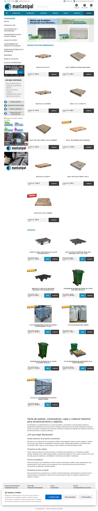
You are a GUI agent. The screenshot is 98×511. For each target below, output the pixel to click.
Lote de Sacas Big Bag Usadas (78, 325)
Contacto (76, 8)
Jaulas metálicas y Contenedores (11, 30)
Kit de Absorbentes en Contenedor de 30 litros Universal (78, 362)
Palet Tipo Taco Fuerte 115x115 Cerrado (43, 140)
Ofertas (55, 13)
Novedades (30, 13)
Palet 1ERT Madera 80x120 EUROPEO (78, 140)
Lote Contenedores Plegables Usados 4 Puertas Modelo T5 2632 (43, 325)
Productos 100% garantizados (15, 113)
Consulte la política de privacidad (12, 75)
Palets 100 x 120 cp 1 (43, 67)
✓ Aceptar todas (53, 497)
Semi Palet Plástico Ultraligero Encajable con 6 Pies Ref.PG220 (43, 289)
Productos (16, 13)
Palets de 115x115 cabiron (43, 213)
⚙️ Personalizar (86, 497)
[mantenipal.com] (19, 6)
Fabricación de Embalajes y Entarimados (14, 50)
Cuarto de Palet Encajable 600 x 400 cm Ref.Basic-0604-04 (43, 252)
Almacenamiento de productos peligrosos (12, 45)
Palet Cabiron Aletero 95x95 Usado (78, 67)
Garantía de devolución (16, 105)
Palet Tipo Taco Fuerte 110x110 (78, 176)
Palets (6, 21)
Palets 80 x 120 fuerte (43, 104)
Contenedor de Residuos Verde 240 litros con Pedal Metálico (78, 289)
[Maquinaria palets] (16, 142)
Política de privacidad (12, 486)
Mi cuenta (85, 8)
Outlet (66, 13)
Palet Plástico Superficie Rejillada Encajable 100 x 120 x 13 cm (78, 252)
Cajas (52, 486)
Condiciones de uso (11, 488)
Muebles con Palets (11, 59)
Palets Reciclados (13, 83)
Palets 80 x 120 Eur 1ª (43, 176)
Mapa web (31, 486)
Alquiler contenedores (12, 63)
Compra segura (15, 102)
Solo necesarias (70, 497)
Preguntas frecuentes (35, 488)
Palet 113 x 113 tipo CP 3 (78, 104)
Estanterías (54, 488)
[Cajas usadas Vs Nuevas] (60, 29)
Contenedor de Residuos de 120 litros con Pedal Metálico (43, 362)
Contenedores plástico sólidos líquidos (12, 35)
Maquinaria (8, 55)
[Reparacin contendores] (16, 161)
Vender (88, 13)
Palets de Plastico (13, 96)
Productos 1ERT (9, 25)
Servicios (43, 13)
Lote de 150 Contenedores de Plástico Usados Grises (43, 398)
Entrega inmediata (15, 109)
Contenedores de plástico (82, 488)
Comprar (54, 74)
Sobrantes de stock (13, 94)
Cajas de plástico (10, 40)
